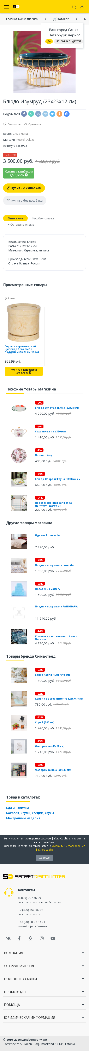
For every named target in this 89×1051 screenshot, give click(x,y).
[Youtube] (53, 938)
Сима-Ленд (20, 134)
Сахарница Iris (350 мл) (50, 431)
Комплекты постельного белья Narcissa (56, 638)
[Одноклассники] (30, 938)
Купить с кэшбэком (26, 188)
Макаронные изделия (23, 818)
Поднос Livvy (43, 455)
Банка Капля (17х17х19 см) (52, 675)
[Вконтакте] (8, 938)
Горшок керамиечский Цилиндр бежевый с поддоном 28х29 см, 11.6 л (22, 349)
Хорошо (44, 857)
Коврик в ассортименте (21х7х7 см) (58, 698)
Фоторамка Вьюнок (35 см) (53, 770)
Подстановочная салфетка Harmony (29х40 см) (53, 504)
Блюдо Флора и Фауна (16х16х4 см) (58, 479)
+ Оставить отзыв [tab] (21, 224)
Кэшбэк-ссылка (43, 218)
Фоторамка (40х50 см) (49, 746)
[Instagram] (42, 938)
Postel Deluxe (25, 140)
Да (49, 41)
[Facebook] (19, 938)
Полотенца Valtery (47, 589)
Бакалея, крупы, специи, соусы (30, 813)
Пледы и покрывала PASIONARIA (56, 606)
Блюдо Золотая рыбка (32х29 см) (57, 407)
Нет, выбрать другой (68, 41)
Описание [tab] (15, 218)
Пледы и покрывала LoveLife (54, 565)
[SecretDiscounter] (16, 6)
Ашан (11, 298)
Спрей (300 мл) (44, 722)
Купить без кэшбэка (27, 200)
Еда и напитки (17, 808)
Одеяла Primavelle (47, 535)
